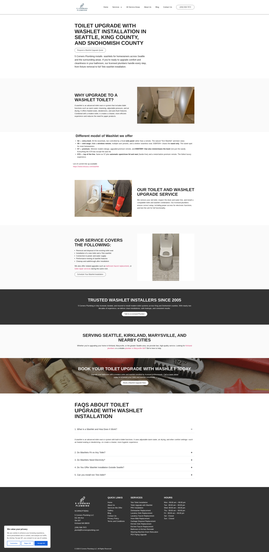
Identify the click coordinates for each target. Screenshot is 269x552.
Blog (157, 7)
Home (106, 7)
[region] (27, 537)
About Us (147, 7)
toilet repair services (83, 269)
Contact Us (167, 7)
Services (115, 7)
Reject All (27, 543)
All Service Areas (133, 7)
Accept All (41, 543)
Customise (13, 543)
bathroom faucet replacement (117, 266)
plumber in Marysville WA (135, 348)
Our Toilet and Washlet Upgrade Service (165, 192)
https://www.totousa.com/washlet (86, 167)
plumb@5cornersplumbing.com (87, 530)
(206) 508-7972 (80, 527)
